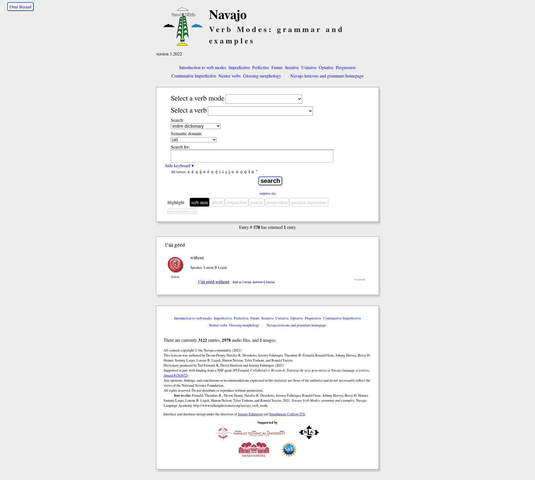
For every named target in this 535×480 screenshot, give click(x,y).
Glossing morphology (262, 76)
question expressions (309, 202)
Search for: (180, 147)
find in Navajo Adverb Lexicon (254, 282)
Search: (177, 120)
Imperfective (239, 67)
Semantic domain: (186, 133)
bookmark (359, 279)
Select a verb (189, 110)
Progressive (346, 67)
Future (277, 67)
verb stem (199, 202)
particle (256, 202)
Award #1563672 (175, 375)
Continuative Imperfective (193, 76)
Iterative (292, 67)
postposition (277, 202)
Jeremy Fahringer (250, 413)
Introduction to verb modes (202, 67)
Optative (326, 67)
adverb (217, 202)
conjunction (236, 202)
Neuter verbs (229, 76)
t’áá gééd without (213, 281)
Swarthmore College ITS (287, 413)
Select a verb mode (197, 98)
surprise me (267, 193)
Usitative (309, 67)
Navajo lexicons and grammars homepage (327, 76)
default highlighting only (182, 211)
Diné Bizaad (20, 6)
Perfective (260, 67)
